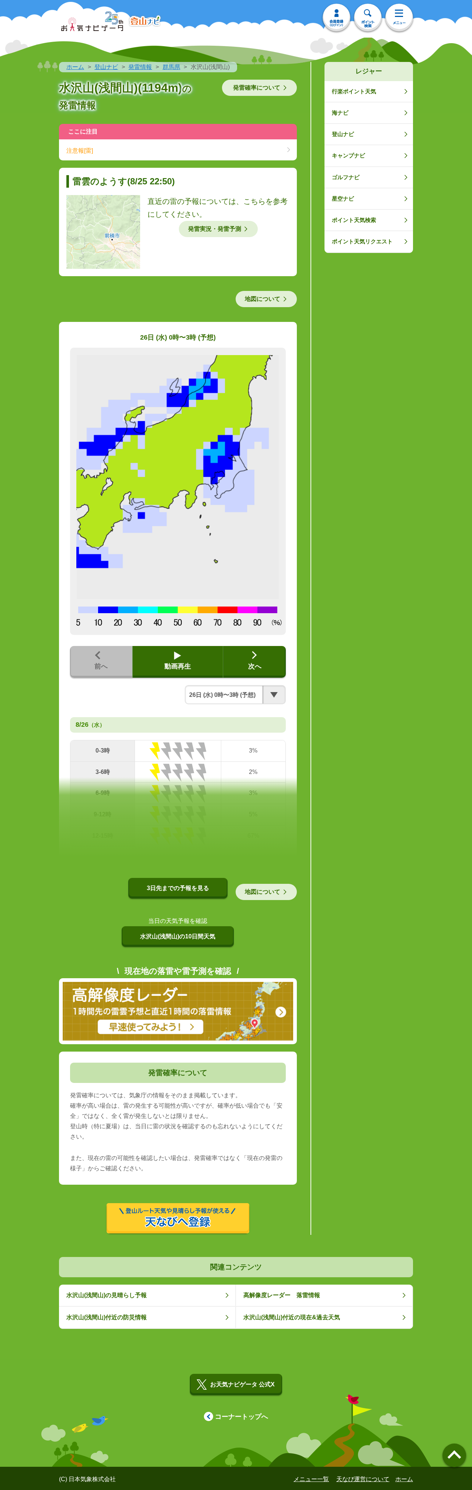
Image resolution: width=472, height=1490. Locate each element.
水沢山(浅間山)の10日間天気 (177, 936)
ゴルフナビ (346, 177)
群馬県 (171, 67)
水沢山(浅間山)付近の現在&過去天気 (291, 1317)
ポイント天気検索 (354, 220)
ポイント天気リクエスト (362, 241)
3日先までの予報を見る (178, 888)
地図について (262, 299)
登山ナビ (106, 67)
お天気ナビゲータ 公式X (242, 1384)
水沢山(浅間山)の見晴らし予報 (106, 1295)
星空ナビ (343, 198)
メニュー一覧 (311, 1479)
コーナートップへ (241, 1416)
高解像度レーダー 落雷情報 (281, 1295)
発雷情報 (140, 67)
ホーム (75, 67)
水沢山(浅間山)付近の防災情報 (106, 1317)
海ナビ (340, 113)
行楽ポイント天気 (354, 91)
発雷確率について (256, 87)
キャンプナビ (348, 155)
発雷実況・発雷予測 (214, 229)
